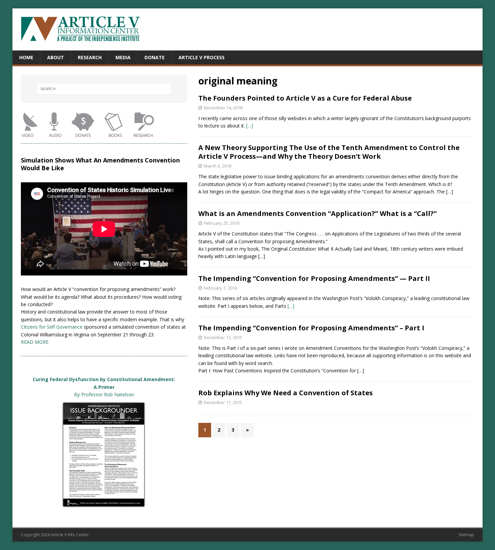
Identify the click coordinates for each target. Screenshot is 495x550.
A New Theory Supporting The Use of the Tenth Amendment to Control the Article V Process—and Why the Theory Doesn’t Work (329, 152)
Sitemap (466, 535)
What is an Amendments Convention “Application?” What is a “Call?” (317, 213)
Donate (154, 57)
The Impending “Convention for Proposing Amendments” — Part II (314, 278)
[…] (249, 125)
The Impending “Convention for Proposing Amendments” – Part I (311, 327)
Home (26, 57)
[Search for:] (104, 89)
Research (90, 57)
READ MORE (34, 342)
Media (123, 57)
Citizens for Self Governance (51, 327)
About (55, 57)
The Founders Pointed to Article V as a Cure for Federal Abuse (305, 98)
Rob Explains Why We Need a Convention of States (285, 392)
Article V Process (201, 57)
